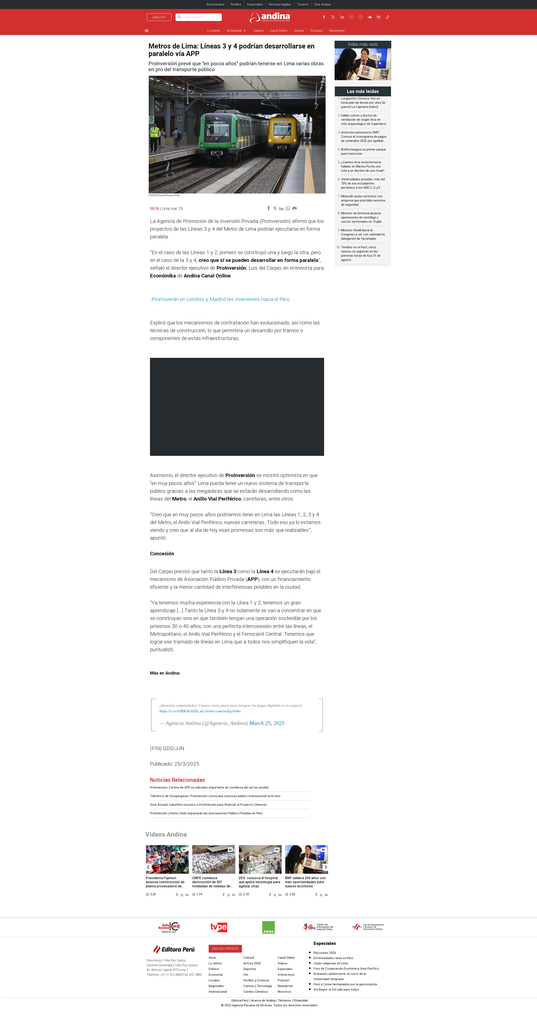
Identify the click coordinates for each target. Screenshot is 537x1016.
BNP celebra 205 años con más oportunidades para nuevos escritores (305, 882)
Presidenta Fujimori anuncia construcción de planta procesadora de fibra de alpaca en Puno (165, 884)
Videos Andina (166, 834)
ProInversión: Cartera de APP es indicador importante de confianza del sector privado (209, 787)
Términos (284, 1000)
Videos (299, 31)
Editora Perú (240, 1000)
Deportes (249, 969)
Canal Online (278, 31)
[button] (148, 867)
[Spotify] (378, 17)
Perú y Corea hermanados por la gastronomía (345, 984)
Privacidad (301, 1000)
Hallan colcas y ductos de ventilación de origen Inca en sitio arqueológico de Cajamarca (363, 120)
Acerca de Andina (263, 1000)
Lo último (213, 31)
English (159, 17)
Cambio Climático (255, 992)
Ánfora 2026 (252, 963)
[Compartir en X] (182, 894)
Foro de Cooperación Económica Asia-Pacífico (346, 968)
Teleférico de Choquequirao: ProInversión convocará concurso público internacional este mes (215, 796)
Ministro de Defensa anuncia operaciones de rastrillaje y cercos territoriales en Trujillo (361, 217)
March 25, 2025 (266, 723)
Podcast (317, 31)
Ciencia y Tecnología (257, 986)
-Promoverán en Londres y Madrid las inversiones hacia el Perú (219, 299)
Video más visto (363, 44)
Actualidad (237, 30)
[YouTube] (351, 17)
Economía (216, 975)
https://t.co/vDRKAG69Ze (179, 711)
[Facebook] (324, 17)
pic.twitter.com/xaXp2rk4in (220, 711)
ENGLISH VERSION (225, 948)
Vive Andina (322, 4)
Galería (258, 31)
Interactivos (286, 975)
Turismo (302, 4)
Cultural (248, 958)
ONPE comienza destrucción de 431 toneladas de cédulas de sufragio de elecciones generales (211, 886)
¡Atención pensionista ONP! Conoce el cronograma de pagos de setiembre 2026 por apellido (364, 137)
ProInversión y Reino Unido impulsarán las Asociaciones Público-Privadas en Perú (206, 813)
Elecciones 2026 (325, 953)
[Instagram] (360, 17)
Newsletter (337, 31)
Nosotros (284, 992)
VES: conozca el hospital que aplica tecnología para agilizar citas (259, 882)
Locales (214, 980)
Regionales (216, 986)
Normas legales (280, 4)
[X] (333, 17)
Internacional (218, 992)
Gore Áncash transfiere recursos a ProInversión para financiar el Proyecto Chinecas (208, 805)
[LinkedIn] (342, 17)
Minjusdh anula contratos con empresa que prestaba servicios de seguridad (363, 200)
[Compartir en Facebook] (177, 894)
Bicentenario (215, 4)
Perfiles (236, 4)
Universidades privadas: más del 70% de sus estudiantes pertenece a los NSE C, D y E (363, 183)
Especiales (255, 4)
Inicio (212, 958)
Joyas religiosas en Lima (331, 963)
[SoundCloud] (369, 17)
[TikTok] (387, 17)
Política (214, 969)
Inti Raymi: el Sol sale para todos (336, 989)
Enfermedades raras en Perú (333, 958)
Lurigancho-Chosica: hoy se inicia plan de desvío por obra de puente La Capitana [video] (363, 103)
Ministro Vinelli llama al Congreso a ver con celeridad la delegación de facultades (363, 234)
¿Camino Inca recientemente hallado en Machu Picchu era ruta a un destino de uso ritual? (363, 166)
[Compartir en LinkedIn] (187, 894)
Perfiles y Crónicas (256, 980)
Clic (245, 975)
